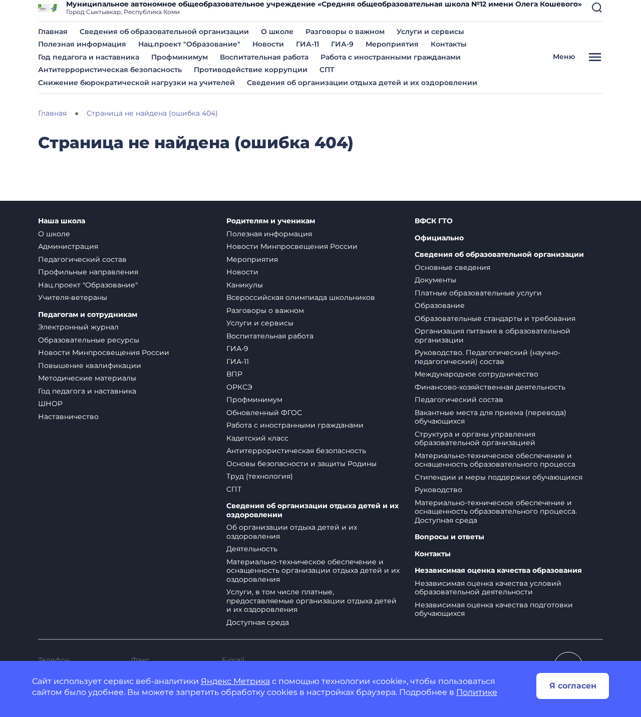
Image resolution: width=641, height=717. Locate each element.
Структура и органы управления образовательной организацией (475, 439)
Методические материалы (87, 378)
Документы (435, 279)
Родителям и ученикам (270, 221)
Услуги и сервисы (430, 31)
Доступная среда (257, 622)
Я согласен (572, 685)
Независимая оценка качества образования (498, 570)
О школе (277, 31)
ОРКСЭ (239, 387)
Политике (476, 692)
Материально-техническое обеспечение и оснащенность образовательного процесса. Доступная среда (496, 511)
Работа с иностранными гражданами (390, 57)
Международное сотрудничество (476, 374)
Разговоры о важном (345, 31)
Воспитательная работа (264, 57)
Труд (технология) (259, 476)
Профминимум (179, 57)
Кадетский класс (257, 438)
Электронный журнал (78, 326)
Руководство (438, 489)
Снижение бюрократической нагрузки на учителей (136, 82)
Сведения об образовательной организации (164, 31)
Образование (440, 305)
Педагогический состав (82, 259)
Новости (268, 44)
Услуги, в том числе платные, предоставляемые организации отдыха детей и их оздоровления (311, 600)
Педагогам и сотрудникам (87, 314)
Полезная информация (82, 44)
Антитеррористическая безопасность (110, 69)
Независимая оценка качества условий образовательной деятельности (488, 588)
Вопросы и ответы (449, 537)
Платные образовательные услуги (478, 292)
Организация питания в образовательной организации (492, 335)
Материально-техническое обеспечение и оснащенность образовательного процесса (495, 460)
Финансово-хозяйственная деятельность (490, 387)
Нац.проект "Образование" (189, 44)
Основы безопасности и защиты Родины (301, 463)
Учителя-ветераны (72, 297)
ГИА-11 (307, 44)
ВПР (234, 374)
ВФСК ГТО (434, 221)
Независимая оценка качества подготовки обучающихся (494, 609)
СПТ (327, 69)
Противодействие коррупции (250, 69)
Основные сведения (452, 267)
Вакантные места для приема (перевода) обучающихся (490, 417)
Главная (53, 31)
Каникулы (244, 284)
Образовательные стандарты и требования (495, 318)
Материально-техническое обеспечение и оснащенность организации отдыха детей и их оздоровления (313, 570)
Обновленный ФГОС (264, 412)
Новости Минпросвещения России (103, 352)
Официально (439, 238)
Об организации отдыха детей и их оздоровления (291, 532)
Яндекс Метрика (235, 681)
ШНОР (50, 403)
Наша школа (61, 221)
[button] (597, 8)
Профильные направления (88, 271)
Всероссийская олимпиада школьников (300, 297)
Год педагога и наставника (88, 57)
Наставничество (68, 416)
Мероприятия (392, 44)
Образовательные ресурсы (88, 339)
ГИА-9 (342, 44)
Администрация (68, 246)
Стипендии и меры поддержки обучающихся (498, 477)
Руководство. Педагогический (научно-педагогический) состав (487, 357)
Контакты (449, 44)
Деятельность (251, 548)
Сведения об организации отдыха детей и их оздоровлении (362, 82)
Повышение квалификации (89, 365)
